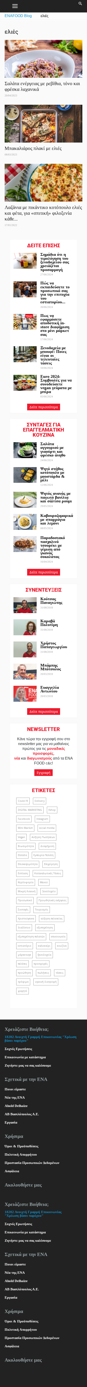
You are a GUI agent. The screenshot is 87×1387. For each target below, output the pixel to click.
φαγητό (22, 991)
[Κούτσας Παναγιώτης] (25, 605)
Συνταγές (23, 909)
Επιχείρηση (51, 864)
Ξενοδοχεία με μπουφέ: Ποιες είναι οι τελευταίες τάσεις (53, 355)
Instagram (42, 818)
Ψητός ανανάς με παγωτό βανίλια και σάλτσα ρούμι (56, 497)
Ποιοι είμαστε (15, 1089)
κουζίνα (62, 945)
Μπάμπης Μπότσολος (50, 667)
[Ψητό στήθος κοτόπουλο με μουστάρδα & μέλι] (25, 475)
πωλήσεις (43, 972)
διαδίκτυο (24, 927)
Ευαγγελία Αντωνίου (49, 689)
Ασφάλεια (12, 1171)
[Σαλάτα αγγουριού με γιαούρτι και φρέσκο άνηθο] (25, 450)
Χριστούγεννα (26, 918)
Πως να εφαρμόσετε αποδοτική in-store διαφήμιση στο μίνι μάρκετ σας (54, 325)
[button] (80, 6)
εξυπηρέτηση (45, 927)
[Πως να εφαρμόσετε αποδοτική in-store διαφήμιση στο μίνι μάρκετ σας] (25, 322)
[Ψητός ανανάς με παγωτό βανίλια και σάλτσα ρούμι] (25, 500)
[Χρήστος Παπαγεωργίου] (25, 649)
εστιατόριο (24, 945)
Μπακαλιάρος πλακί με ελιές (33, 148)
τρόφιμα (23, 981)
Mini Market (25, 827)
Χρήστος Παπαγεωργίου (53, 645)
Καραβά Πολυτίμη (49, 623)
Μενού (44, 882)
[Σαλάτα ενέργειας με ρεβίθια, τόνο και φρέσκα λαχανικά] (43, 59)
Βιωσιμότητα (26, 846)
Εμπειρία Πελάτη (43, 855)
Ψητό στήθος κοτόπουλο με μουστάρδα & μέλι (52, 474)
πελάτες (22, 963)
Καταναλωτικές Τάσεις (47, 873)
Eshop (52, 809)
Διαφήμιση (47, 846)
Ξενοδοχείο (49, 891)
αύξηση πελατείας (52, 918)
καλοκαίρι (44, 945)
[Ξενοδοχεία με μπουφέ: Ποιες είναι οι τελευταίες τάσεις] (25, 354)
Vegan (21, 837)
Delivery (40, 800)
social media (47, 827)
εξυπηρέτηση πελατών (31, 936)
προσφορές (41, 963)
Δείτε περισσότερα (43, 407)
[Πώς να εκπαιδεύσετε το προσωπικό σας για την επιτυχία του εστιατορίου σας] (25, 289)
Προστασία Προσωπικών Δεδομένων (32, 1163)
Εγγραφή (43, 772)
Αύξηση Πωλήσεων (43, 837)
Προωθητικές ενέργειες (53, 900)
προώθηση (24, 972)
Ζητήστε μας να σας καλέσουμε (28, 1065)
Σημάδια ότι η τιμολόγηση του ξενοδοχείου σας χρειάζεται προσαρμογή (54, 262)
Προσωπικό (25, 900)
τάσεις (60, 972)
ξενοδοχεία (44, 954)
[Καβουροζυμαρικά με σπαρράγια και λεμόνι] (25, 522)
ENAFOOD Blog (18, 16)
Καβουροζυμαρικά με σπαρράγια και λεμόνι (56, 519)
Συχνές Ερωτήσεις (18, 1049)
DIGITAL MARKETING (30, 809)
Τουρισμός (41, 909)
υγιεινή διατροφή (46, 981)
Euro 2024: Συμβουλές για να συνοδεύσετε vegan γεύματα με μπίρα (56, 384)
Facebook (24, 818)
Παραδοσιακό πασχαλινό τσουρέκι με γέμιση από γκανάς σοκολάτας (52, 547)
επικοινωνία (58, 936)
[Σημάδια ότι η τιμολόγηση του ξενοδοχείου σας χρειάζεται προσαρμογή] (25, 261)
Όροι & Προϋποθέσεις (21, 1146)
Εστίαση (23, 873)
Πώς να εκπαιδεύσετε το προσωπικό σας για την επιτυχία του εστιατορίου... (55, 292)
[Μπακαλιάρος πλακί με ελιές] (43, 124)
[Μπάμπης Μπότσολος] (25, 672)
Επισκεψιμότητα (28, 864)
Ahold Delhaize (16, 1106)
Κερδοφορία (25, 882)
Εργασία (11, 1122)
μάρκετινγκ (24, 954)
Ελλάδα (22, 855)
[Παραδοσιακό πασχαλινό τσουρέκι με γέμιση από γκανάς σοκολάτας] (25, 544)
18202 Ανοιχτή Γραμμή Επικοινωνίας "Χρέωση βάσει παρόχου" (33, 1213)
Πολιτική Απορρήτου (21, 1154)
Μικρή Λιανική (26, 891)
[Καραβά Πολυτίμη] (25, 627)
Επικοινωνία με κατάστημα (25, 1057)
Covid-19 (23, 800)
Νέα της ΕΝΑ (15, 1097)
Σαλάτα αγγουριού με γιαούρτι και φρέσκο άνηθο (53, 449)
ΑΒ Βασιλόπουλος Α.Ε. (22, 1114)
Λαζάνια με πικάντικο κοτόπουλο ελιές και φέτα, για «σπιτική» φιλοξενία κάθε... (43, 213)
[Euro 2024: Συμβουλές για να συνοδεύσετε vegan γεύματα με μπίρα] (25, 383)
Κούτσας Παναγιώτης (51, 601)
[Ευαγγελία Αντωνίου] (25, 694)
